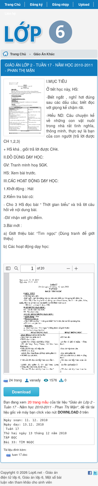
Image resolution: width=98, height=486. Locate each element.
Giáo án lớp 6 (32, 477)
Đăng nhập (60, 4)
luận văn (7, 482)
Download (21, 391)
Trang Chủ (12, 4)
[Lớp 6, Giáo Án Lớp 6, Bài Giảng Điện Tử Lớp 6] (49, 28)
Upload (83, 4)
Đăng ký (36, 4)
